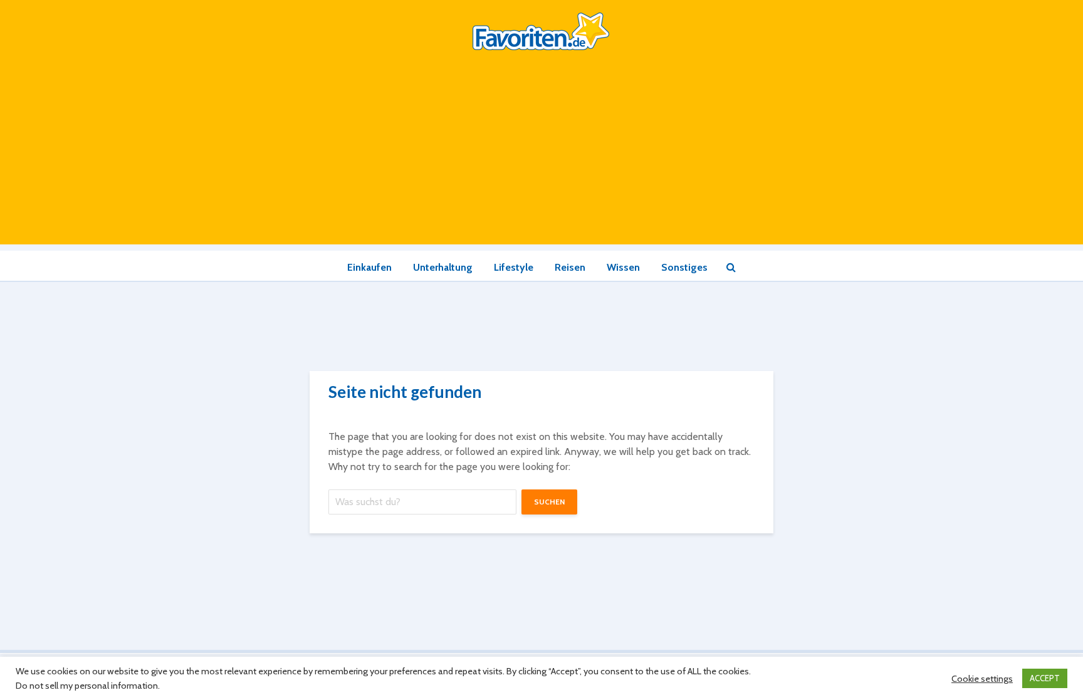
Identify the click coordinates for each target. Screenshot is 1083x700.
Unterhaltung (443, 267)
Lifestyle (513, 267)
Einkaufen (369, 267)
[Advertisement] (541, 156)
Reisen (570, 267)
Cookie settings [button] (982, 678)
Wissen (623, 267)
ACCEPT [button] (1045, 678)
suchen (549, 501)
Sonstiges (684, 267)
